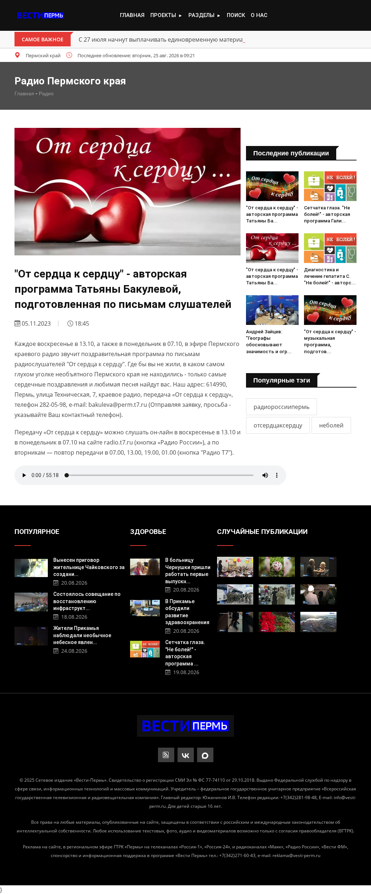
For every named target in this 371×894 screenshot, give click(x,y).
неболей (331, 425)
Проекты (166, 15)
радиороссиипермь (281, 407)
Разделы (204, 15)
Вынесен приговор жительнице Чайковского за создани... (89, 567)
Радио (46, 93)
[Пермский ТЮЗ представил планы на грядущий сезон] (318, 567)
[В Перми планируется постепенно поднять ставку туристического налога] (318, 622)
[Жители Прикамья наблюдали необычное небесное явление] (31, 635)
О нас (259, 15)
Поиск (236, 15)
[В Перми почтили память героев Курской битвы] (277, 622)
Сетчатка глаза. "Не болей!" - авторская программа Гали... (327, 214)
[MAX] (205, 755)
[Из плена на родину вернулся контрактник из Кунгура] (235, 594)
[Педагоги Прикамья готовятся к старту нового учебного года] (235, 567)
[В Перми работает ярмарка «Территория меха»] (277, 594)
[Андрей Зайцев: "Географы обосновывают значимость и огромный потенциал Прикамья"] (272, 310)
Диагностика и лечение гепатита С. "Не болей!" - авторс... (330, 276)
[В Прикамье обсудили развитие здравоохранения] (145, 607)
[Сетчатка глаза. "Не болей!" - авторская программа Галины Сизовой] (330, 186)
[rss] (166, 755)
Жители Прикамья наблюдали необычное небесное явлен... (82, 635)
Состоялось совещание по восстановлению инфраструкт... (87, 601)
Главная (132, 15)
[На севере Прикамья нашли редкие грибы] (277, 567)
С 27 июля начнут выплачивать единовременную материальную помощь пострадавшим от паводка (220, 39)
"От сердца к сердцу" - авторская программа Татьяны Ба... (272, 214)
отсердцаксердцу (278, 425)
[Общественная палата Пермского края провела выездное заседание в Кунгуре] (318, 594)
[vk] (186, 755)
